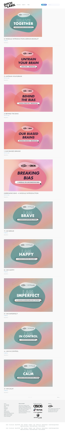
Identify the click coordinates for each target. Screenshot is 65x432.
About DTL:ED (6, 405)
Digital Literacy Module (8, 414)
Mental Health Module (8, 415)
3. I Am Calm (8, 389)
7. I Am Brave (9, 231)
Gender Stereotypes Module (9, 413)
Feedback (6, 408)
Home (5, 403)
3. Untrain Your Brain (13, 76)
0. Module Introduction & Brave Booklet (21, 39)
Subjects (23, 4)
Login (34, 424)
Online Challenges (7, 416)
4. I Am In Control (11, 351)
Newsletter (6, 407)
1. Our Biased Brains (12, 151)
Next (58, 397)
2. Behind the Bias (11, 114)
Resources (19, 4)
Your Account (6, 404)
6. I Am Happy (9, 270)
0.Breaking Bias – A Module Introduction (21, 193)
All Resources (38, 424)
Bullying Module (7, 412)
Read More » (6, 42)
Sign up (44, 4)
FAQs (28, 4)
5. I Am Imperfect (11, 314)
